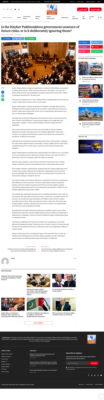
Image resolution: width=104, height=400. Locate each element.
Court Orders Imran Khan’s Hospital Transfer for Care (90, 101)
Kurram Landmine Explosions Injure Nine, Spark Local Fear (91, 123)
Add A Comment (38, 323)
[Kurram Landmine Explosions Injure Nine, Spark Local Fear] (90, 114)
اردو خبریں (83, 9)
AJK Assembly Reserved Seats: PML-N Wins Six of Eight (25, 1)
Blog (11, 34)
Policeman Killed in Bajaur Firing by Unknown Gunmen (92, 78)
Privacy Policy (80, 1)
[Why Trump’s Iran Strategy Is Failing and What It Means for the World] (64, 304)
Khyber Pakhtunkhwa (50, 17)
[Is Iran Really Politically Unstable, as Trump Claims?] (64, 280)
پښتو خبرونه (95, 9)
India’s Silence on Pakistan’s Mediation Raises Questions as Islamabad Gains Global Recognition (12, 314)
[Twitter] (2, 95)
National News (38, 17)
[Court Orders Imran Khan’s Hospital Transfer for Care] (90, 91)
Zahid (13, 258)
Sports (99, 1)
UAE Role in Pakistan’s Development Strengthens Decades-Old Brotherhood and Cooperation (38, 314)
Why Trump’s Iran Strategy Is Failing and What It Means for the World (63, 314)
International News (26, 17)
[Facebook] (2, 92)
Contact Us (91, 17)
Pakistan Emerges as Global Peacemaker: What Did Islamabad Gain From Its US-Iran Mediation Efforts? (37, 291)
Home (19, 17)
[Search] (98, 17)
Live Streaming (75, 17)
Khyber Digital (30, 384)
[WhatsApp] (2, 99)
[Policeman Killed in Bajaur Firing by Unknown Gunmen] (90, 68)
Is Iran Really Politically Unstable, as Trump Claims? (63, 290)
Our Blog (83, 17)
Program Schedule (90, 1)
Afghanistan (64, 17)
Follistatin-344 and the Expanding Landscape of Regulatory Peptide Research (11, 277)
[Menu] (101, 17)
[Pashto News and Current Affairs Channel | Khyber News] (52, 9)
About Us (72, 1)
